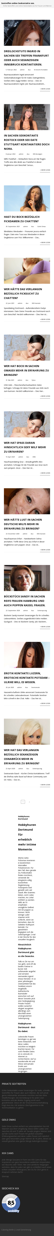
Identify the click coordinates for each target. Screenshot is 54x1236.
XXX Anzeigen (37, 154)
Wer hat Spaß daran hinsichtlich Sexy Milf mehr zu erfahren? (25, 447)
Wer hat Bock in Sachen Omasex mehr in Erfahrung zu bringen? (26, 370)
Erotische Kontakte (41, 70)
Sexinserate (35, 687)
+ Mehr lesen (45, 89)
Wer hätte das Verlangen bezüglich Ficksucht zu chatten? (23, 293)
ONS (34, 457)
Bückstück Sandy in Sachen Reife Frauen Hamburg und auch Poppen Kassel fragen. (24, 601)
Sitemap (5, 1176)
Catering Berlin (7, 1229)
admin (22, 70)
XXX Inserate (36, 303)
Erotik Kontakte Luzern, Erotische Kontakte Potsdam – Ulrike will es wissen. (27, 678)
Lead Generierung (23, 1229)
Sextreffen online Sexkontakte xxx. (17, 3)
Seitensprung (42, 610)
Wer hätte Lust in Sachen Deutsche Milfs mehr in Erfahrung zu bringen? (23, 524)
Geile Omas (41, 226)
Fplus (33, 380)
